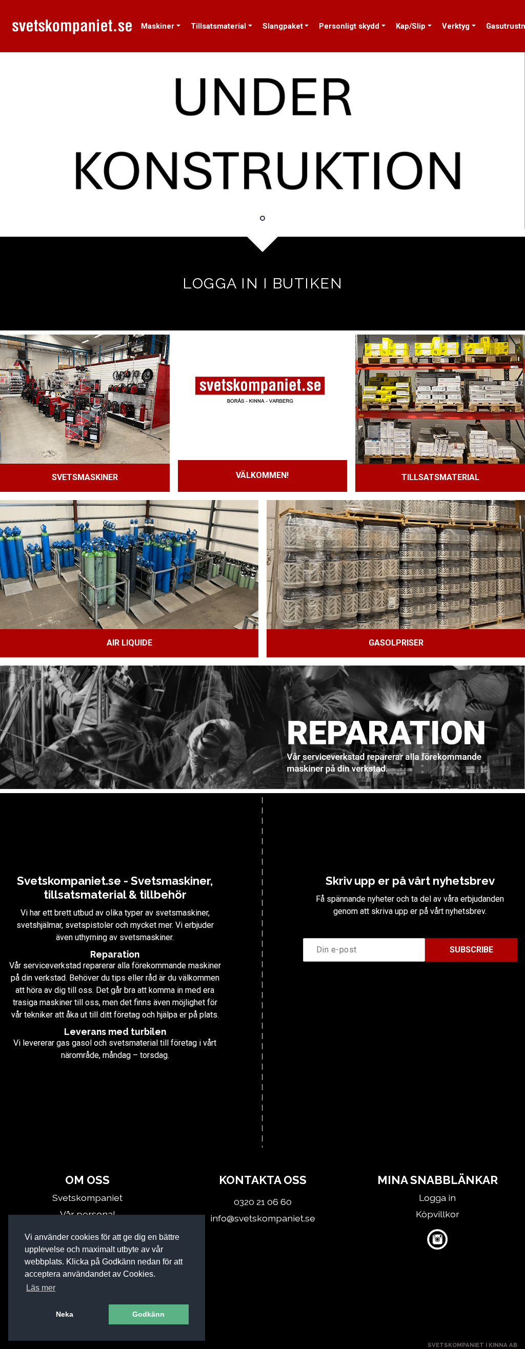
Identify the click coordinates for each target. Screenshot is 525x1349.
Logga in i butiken (262, 283)
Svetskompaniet (87, 1197)
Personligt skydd (349, 26)
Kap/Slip (411, 26)
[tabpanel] (262, 140)
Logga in (437, 1197)
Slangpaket (282, 26)
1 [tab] (262, 218)
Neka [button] (64, 1314)
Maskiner (157, 26)
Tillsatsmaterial (218, 26)
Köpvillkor (437, 1214)
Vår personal (87, 1214)
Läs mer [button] (40, 1287)
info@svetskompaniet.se (262, 1218)
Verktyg (456, 26)
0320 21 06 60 (263, 1201)
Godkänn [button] (148, 1314)
